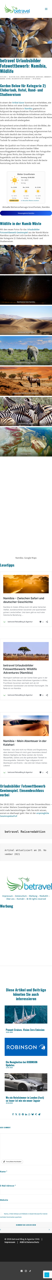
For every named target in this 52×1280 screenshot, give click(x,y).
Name (3, 1171)
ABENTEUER (39, 77)
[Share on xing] (35, 1114)
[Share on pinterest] (22, 1114)
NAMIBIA (2, 79)
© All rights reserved (36, 898)
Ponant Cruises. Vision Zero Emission (25, 1030)
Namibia (28, 108)
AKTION (13, 77)
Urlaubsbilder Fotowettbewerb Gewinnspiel (20, 231)
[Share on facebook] (12, 1114)
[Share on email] (39, 1114)
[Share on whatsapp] (29, 1114)
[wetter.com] (14, 201)
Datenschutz (21, 895)
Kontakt (20, 898)
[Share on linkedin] (26, 1114)
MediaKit (44, 895)
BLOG (17, 77)
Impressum (7, 895)
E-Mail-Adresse (8, 1185)
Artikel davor (18, 102)
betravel (38, 79)
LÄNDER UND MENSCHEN (27, 77)
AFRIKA (8, 79)
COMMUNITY (47, 77)
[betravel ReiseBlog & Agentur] (17, 9)
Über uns (10, 898)
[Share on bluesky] (32, 1114)
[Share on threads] (19, 1114)
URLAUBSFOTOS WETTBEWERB (21, 79)
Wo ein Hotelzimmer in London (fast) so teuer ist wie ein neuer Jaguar (25, 1099)
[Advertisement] (26, 935)
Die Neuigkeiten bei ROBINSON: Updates (22, 1063)
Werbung (33, 895)
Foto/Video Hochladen (13, 1162)
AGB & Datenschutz (29, 1242)
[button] (46, 9)
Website (4, 1199)
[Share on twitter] (16, 1114)
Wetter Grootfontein (26, 174)
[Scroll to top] (46, 1274)
